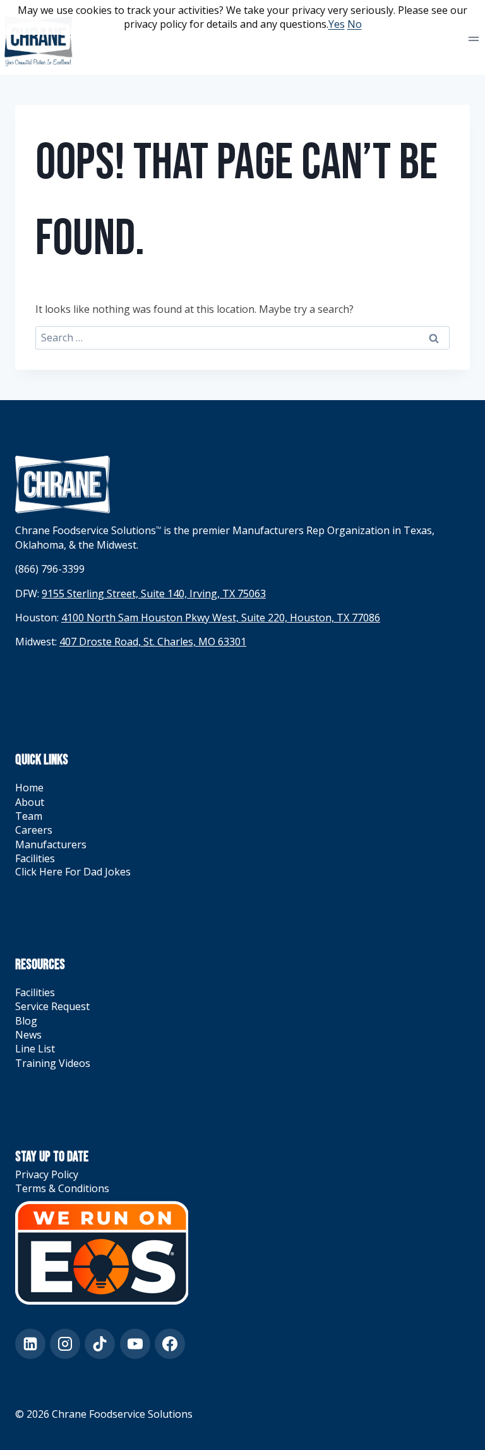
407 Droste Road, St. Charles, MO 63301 (152, 642)
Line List (35, 1049)
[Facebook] (170, 1344)
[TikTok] (100, 1344)
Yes (336, 24)
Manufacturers (51, 844)
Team (28, 816)
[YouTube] (135, 1344)
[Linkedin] (30, 1344)
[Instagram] (65, 1344)
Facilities (35, 858)
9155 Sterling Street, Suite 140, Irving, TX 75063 (154, 593)
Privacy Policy (46, 1174)
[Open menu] (473, 37)
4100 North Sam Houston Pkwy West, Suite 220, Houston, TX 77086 (220, 617)
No (354, 24)
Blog (26, 1021)
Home (29, 788)
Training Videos (52, 1063)
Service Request (52, 1006)
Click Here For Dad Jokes (73, 872)
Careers (33, 830)
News (28, 1035)
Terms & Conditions (62, 1188)
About (29, 802)
